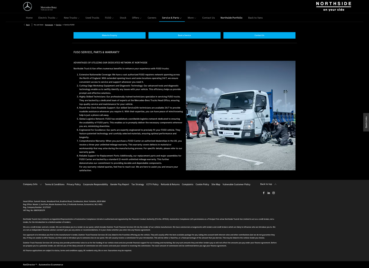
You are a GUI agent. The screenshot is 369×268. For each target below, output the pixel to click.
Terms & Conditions (54, 184)
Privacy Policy (74, 184)
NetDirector (29, 264)
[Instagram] (273, 192)
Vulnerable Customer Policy (236, 184)
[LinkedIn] (268, 192)
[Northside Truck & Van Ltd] (334, 6)
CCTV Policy (152, 184)
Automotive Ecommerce (51, 264)
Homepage (49, 25)
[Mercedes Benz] (27, 6)
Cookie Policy (202, 184)
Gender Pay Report (119, 184)
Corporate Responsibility (95, 184)
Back (28, 25)
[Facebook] (264, 192)
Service (58, 25)
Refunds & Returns (170, 184)
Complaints (187, 184)
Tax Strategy (137, 184)
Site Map (215, 184)
